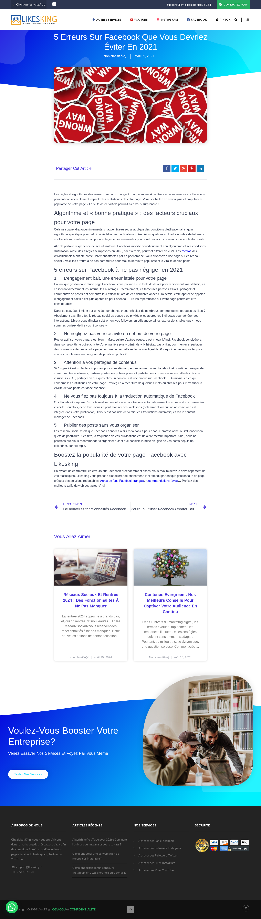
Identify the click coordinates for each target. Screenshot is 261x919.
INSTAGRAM (169, 20)
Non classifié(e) (115, 56)
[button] (28, 774)
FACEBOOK (198, 20)
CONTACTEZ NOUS (236, 4)
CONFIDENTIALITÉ (83, 909)
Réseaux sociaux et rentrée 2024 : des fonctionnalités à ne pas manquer (91, 600)
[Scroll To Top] (130, 909)
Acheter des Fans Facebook (156, 840)
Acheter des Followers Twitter (158, 855)
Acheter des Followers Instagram (159, 848)
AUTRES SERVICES (108, 20)
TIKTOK (224, 20)
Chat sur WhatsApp (30, 4)
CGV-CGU (59, 909)
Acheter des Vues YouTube (156, 870)
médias (186, 251)
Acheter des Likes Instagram (156, 862)
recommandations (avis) (162, 480)
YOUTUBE (140, 20)
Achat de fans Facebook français (122, 480)
